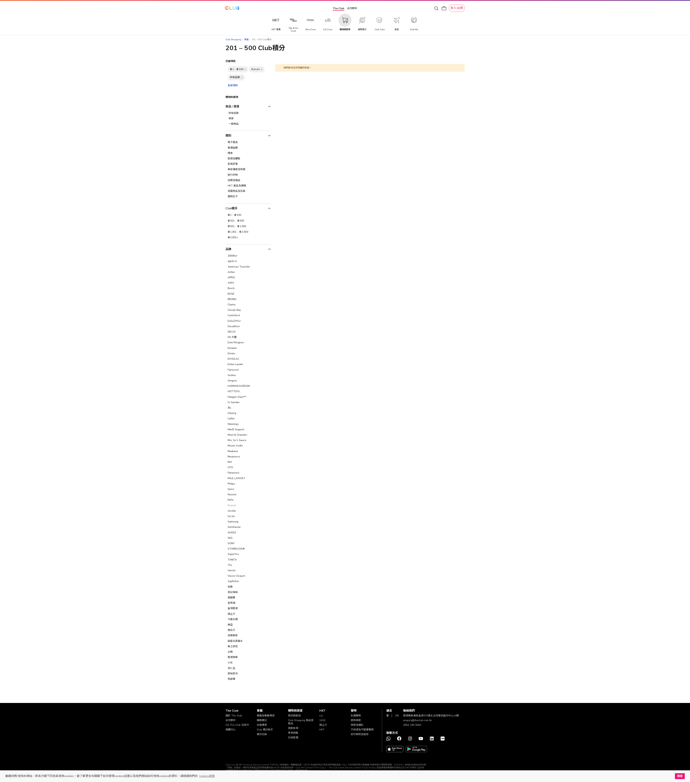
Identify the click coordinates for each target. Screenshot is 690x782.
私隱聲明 (356, 715)
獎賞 (246, 39)
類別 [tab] (228, 136)
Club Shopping (233, 39)
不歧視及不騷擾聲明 (362, 729)
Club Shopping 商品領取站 (301, 722)
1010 (322, 720)
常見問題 (293, 733)
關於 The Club (234, 715)
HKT (321, 729)
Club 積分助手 (265, 729)
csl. (321, 715)
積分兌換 (262, 734)
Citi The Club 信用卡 (237, 725)
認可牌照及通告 (360, 734)
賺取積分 (262, 720)
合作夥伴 (352, 8)
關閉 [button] (679, 776)
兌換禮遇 (262, 725)
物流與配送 (294, 715)
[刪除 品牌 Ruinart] (261, 69)
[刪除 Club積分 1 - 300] (245, 69)
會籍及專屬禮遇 (266, 715)
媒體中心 (231, 729)
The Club (338, 8)
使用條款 (356, 720)
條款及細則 (357, 725)
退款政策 (293, 728)
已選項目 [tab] (231, 61)
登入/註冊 (456, 8)
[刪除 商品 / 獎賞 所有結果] (242, 77)
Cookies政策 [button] (207, 776)
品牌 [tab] (228, 249)
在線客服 (293, 737)
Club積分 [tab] (232, 208)
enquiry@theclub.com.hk (417, 720)
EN (397, 715)
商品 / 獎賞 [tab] (233, 107)
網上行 (323, 725)
